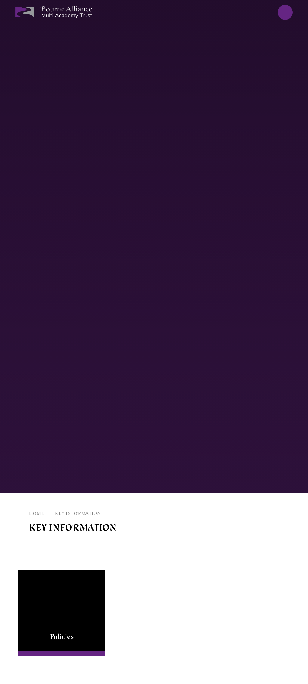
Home (36, 513)
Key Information (77, 513)
